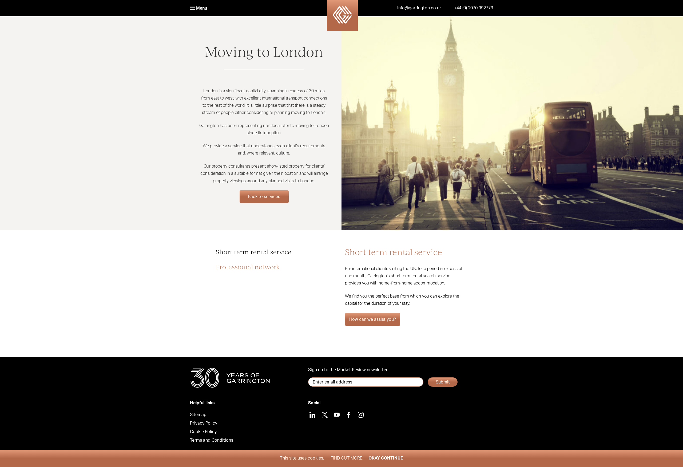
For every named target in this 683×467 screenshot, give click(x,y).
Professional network (248, 267)
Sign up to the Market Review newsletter (348, 370)
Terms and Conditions (211, 440)
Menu (201, 8)
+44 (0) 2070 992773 (473, 8)
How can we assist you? (372, 319)
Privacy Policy (203, 423)
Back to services (264, 197)
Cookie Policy (203, 432)
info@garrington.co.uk (419, 8)
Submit (443, 382)
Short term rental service (253, 252)
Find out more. (347, 458)
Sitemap (198, 415)
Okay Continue (385, 458)
